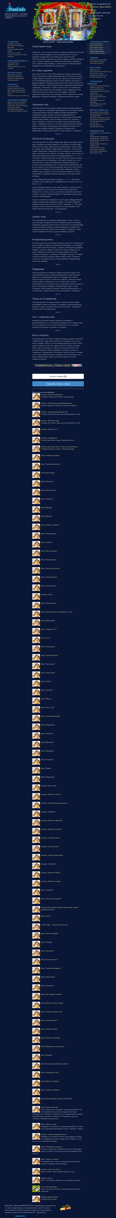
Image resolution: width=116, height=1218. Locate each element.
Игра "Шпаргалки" (47, 777)
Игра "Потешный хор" (49, 577)
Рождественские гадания (15, 49)
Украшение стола (13, 64)
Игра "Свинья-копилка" (49, 1107)
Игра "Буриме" (46, 516)
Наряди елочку (46, 1178)
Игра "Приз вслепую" (49, 559)
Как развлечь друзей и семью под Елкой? (56, 1098)
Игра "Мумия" (46, 768)
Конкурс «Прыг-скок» (49, 785)
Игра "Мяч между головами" (51, 994)
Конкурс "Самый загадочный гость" (54, 1134)
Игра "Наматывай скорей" (50, 716)
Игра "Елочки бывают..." (50, 1020)
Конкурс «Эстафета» (49, 864)
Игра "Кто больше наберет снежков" (54, 1064)
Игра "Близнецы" (47, 481)
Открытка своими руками (16, 78)
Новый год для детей (96, 87)
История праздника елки (98, 77)
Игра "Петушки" (47, 942)
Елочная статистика (96, 73)
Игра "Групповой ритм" (49, 655)
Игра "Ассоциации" (48, 646)
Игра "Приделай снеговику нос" (52, 1046)
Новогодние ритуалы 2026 (98, 60)
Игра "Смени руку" (48, 664)
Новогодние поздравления (98, 151)
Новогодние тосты (96, 105)
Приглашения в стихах (97, 147)
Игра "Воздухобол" (48, 725)
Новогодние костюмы (14, 75)
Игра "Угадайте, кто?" (49, 629)
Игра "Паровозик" (47, 751)
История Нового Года (97, 126)
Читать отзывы (58, 376)
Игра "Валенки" (46, 1055)
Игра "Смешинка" (47, 951)
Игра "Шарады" (46, 507)
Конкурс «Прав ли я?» (49, 429)
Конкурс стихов (46, 594)
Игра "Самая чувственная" (51, 464)
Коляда (10, 51)
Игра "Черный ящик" (48, 533)
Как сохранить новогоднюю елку (100, 71)
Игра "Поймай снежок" (49, 1029)
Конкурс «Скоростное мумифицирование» (57, 403)
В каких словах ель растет (50, 1169)
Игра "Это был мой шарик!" (51, 898)
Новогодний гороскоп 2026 (16, 90)
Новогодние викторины (97, 53)
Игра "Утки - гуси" (47, 707)
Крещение (11, 47)
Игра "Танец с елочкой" (49, 1159)
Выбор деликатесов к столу (16, 66)
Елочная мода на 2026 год (98, 75)
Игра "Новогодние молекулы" (52, 1147)
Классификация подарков (16, 109)
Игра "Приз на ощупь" (49, 551)
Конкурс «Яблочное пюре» (51, 881)
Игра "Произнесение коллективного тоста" (56, 612)
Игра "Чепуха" (46, 681)
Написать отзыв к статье (58, 383)
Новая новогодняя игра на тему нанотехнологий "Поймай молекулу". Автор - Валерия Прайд (59, 447)
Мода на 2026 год (96, 125)
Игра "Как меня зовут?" (49, 959)
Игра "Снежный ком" (48, 586)
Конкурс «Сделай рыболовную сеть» (54, 412)
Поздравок (95, 18)
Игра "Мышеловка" (48, 977)
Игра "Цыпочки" (47, 690)
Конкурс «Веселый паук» (50, 420)
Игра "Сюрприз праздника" (51, 968)
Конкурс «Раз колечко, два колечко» (54, 803)
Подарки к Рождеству (14, 44)
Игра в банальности (48, 490)
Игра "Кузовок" (46, 542)
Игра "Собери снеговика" (50, 1090)
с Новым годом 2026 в (100, 6)
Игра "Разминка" (47, 890)
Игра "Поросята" (47, 733)
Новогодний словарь (96, 47)
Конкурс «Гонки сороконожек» (52, 855)
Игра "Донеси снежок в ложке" (52, 1003)
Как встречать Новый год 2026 (100, 117)
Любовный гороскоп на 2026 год (18, 95)
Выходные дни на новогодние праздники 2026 (99, 114)
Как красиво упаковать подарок (18, 105)
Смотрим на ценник (14, 107)
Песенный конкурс (48, 473)
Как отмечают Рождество (16, 45)
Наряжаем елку (95, 70)
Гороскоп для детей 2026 (16, 88)
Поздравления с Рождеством (99, 138)
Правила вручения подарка (16, 104)
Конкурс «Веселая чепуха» (51, 794)
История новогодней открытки (100, 119)
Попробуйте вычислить (97, 61)
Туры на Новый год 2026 (98, 104)
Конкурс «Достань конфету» (51, 829)
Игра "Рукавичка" (47, 985)
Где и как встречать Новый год (100, 86)
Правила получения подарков (17, 102)
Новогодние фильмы (96, 44)
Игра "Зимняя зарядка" (49, 933)
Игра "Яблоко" (46, 698)
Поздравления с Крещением (99, 136)
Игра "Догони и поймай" (50, 1081)
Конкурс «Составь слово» (50, 838)
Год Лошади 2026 (13, 86)
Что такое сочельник (14, 53)
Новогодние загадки (96, 49)
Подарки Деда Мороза (49, 1197)
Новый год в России (96, 95)
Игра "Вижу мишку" (48, 620)
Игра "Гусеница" (47, 759)
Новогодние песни (96, 45)
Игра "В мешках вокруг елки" (51, 1011)
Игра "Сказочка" (47, 499)
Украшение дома (13, 80)
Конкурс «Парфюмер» (49, 438)
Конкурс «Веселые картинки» (52, 820)
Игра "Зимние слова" (49, 1124)
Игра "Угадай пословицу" (50, 455)
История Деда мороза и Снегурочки (97, 122)
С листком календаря (49, 1186)
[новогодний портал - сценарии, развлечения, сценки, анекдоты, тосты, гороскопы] (15, 7)
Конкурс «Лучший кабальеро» (52, 394)
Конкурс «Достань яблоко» (51, 872)
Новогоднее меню (13, 63)
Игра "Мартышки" (47, 742)
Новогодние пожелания (97, 149)
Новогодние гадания (96, 63)
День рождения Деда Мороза (99, 112)
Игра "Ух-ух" (45, 638)
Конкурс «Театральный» (50, 846)
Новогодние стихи (96, 153)
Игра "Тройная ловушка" (50, 525)
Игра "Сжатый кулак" (48, 603)
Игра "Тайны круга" (48, 672)
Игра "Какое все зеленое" (50, 568)
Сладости (11, 68)
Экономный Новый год (97, 89)
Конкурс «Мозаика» (48, 811)
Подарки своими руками (15, 76)
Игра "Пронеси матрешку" (50, 1037)
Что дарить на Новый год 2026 (17, 111)
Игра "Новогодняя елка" (50, 1072)
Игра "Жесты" (46, 916)
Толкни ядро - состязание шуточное (54, 924)
